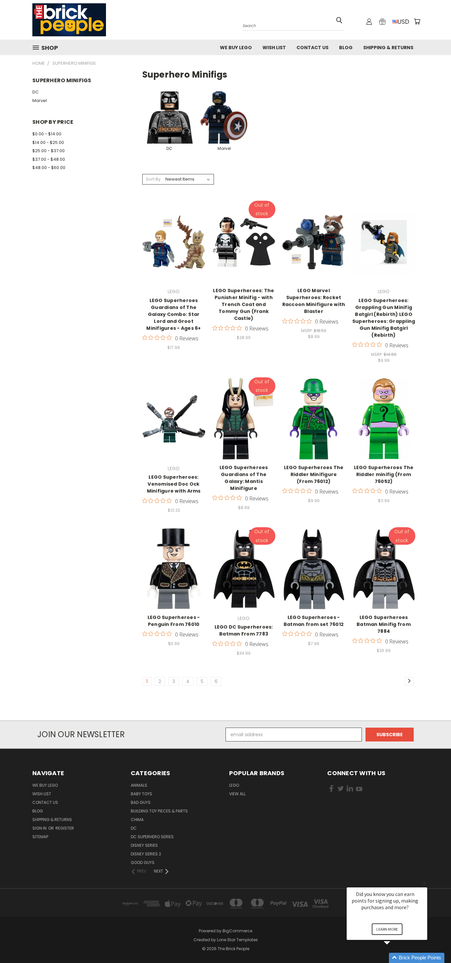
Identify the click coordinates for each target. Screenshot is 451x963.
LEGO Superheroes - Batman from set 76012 (314, 621)
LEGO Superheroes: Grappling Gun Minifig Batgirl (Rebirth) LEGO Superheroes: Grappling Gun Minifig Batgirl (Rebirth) (383, 317)
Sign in (40, 828)
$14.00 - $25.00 (48, 142)
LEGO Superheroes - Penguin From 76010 (174, 621)
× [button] (424, 883)
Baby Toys (141, 794)
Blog (346, 47)
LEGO (234, 785)
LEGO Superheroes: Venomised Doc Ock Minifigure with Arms (174, 484)
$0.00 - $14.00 (46, 134)
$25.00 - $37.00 (48, 151)
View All (237, 794)
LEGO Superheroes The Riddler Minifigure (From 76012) (314, 474)
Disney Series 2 (146, 854)
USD (403, 21)
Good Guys (143, 862)
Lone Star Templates (237, 940)
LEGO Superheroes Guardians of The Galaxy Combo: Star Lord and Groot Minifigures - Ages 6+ (173, 314)
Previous (434, 942)
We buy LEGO (236, 47)
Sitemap (40, 837)
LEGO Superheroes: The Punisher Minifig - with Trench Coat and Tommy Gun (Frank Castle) (243, 304)
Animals (139, 785)
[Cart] (417, 21)
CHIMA (137, 819)
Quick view (173, 235)
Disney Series (144, 845)
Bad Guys (141, 802)
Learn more (387, 929)
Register (64, 828)
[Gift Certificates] (382, 21)
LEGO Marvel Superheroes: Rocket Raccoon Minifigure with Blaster (313, 301)
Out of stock (244, 247)
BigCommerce (237, 931)
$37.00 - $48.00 (48, 159)
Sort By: (153, 179)
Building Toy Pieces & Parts (159, 811)
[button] (394, 958)
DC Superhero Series (152, 837)
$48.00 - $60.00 (48, 167)
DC (35, 92)
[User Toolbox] (369, 21)
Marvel (39, 100)
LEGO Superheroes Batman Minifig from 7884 (384, 624)
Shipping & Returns (388, 47)
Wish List (274, 47)
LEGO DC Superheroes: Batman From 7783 (244, 630)
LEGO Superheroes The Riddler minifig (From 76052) (384, 474)
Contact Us (312, 47)
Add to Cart (173, 247)
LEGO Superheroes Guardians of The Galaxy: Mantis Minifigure (244, 478)
